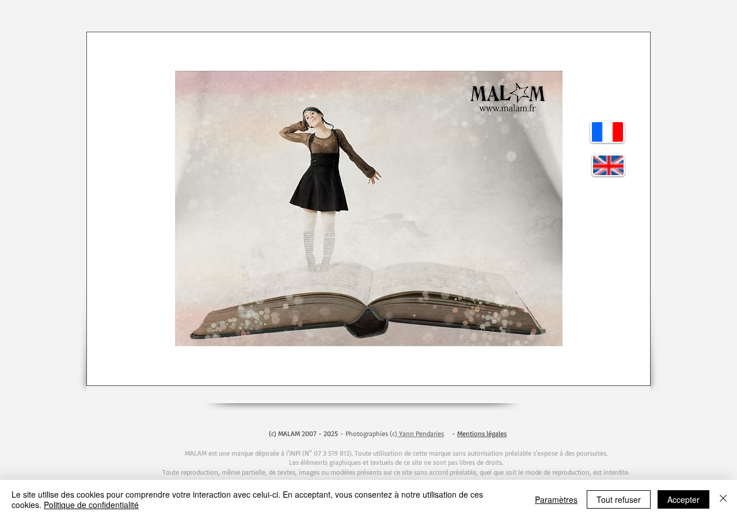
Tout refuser (619, 499)
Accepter (683, 499)
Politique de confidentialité (91, 504)
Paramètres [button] (556, 499)
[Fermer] (723, 499)
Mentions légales (482, 433)
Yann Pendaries (420, 433)
